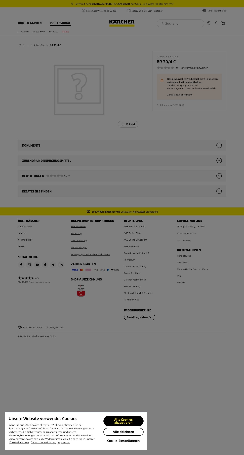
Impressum (64, 442)
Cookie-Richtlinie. (19, 442)
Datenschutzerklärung (43, 442)
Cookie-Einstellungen (123, 441)
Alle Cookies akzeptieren (123, 421)
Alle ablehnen (123, 432)
